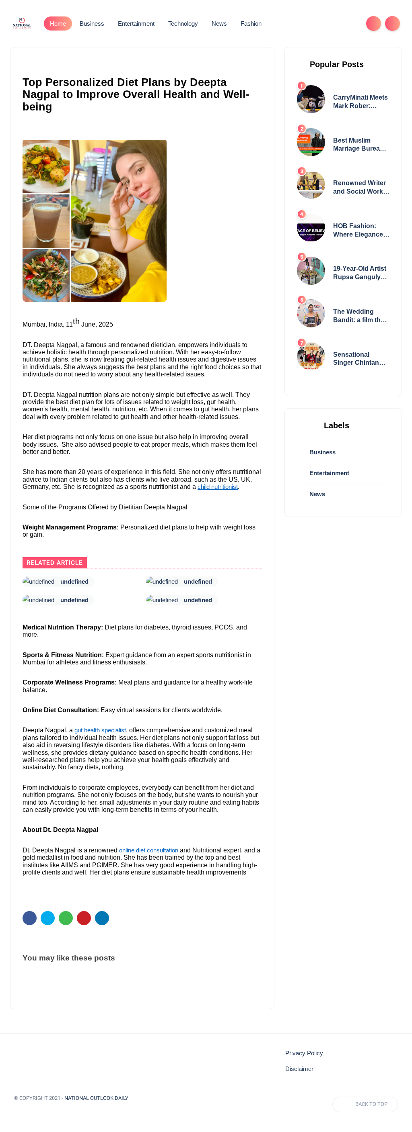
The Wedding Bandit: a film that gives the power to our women (361, 316)
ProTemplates (33, 1110)
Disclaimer (299, 1069)
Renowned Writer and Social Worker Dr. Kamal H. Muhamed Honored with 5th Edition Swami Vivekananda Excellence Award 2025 (361, 188)
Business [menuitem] (92, 23)
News (316, 493)
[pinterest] (84, 918)
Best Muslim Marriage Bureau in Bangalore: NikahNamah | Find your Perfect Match (359, 145)
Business (322, 452)
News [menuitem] (219, 23)
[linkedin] (102, 918)
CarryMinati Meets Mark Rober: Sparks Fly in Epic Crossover (360, 102)
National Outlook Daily (96, 1098)
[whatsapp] (66, 918)
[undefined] (38, 581)
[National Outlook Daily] (21, 23)
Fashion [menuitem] (251, 23)
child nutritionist (218, 487)
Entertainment (328, 473)
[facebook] (30, 918)
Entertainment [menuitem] (136, 23)
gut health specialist (100, 730)
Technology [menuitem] (183, 23)
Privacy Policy (304, 1053)
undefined (74, 581)
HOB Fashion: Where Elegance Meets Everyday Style (358, 231)
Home (58, 23)
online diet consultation (148, 850)
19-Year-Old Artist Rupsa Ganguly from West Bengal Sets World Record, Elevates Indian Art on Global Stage (360, 273)
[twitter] (48, 918)
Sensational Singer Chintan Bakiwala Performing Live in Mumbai (361, 359)
